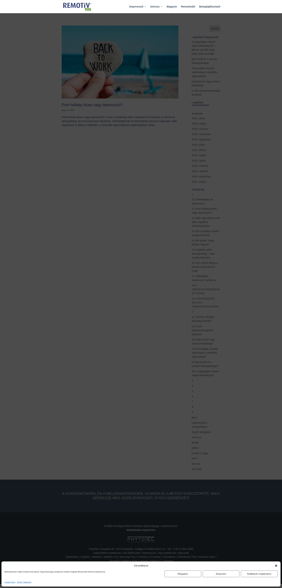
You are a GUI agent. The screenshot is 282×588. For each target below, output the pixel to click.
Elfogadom (183, 574)
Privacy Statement (24, 582)
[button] (276, 565)
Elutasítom (221, 574)
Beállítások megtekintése (259, 574)
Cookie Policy (9, 582)
